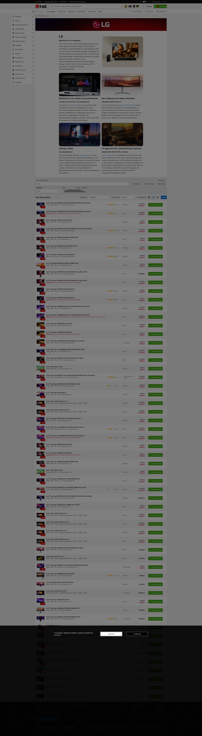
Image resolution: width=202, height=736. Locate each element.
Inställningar (137, 634)
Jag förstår (111, 634)
